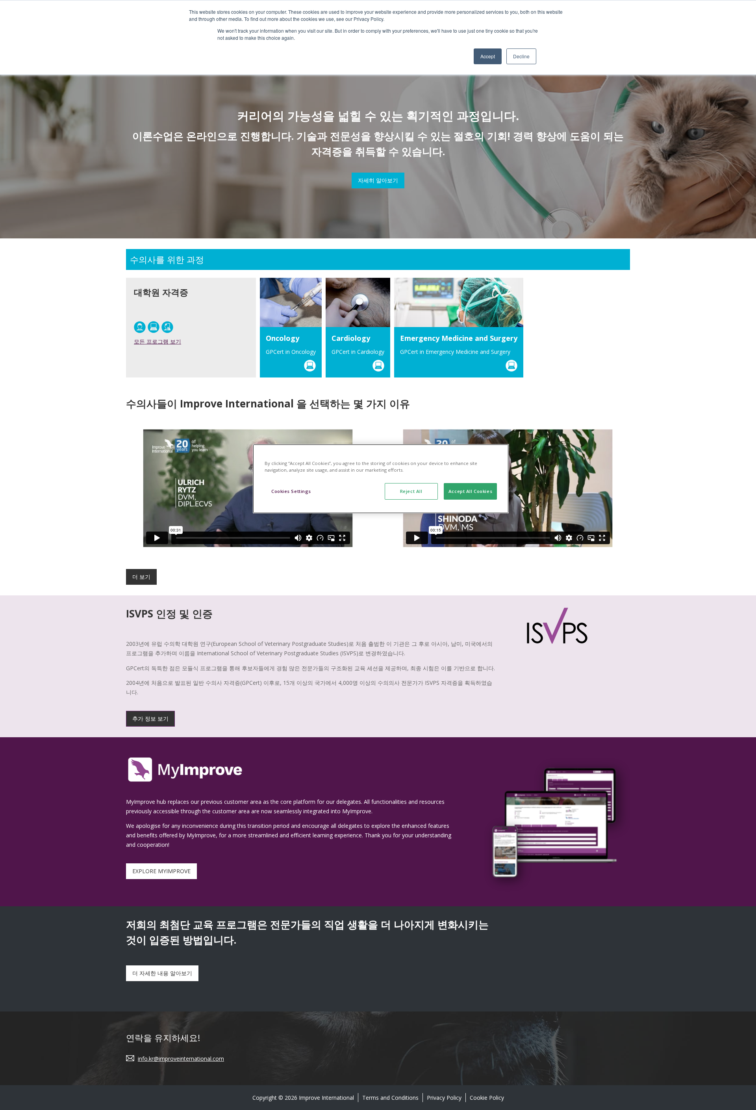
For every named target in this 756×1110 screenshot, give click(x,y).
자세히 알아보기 (378, 180)
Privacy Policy (444, 1097)
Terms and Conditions (390, 1097)
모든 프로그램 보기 (157, 341)
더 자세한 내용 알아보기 (162, 973)
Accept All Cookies (470, 491)
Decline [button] (521, 56)
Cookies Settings (291, 491)
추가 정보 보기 (150, 718)
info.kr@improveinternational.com (181, 1058)
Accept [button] (487, 56)
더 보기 (141, 576)
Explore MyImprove (161, 871)
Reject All (411, 491)
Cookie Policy (487, 1097)
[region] (381, 478)
